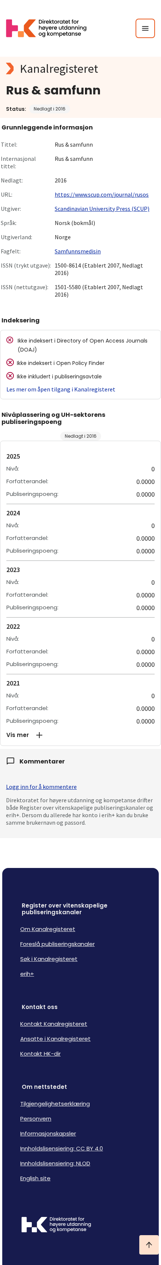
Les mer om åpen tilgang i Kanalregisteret (60, 389)
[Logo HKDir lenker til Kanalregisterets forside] (51, 28)
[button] (80, 735)
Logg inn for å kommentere (41, 786)
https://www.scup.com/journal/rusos (102, 194)
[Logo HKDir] (80, 1225)
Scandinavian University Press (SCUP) (102, 208)
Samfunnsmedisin (78, 251)
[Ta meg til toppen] (149, 1245)
